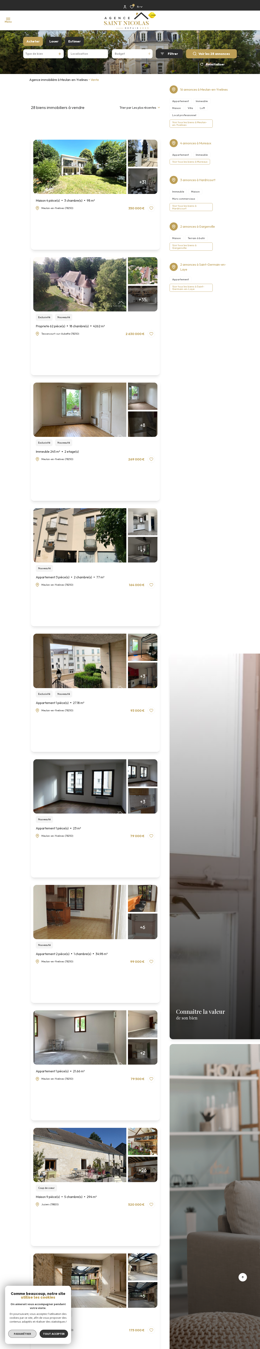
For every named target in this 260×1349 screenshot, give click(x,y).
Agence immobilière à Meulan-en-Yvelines (58, 80)
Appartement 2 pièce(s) (72, 954)
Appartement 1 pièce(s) (60, 703)
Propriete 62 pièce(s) (70, 326)
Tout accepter (54, 1334)
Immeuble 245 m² (57, 451)
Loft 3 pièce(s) (52, 1322)
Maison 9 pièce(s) (66, 1197)
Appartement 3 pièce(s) (70, 577)
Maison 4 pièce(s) (65, 200)
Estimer (74, 41)
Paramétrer (22, 1334)
